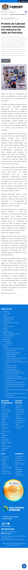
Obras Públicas (5, 439)
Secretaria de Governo (11, 369)
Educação (4, 405)
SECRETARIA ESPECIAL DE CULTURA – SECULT (15, 387)
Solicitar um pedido (6, 473)
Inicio (3, 429)
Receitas (4, 444)
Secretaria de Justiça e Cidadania (13, 376)
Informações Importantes (18, 472)
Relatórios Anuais (20, 475)
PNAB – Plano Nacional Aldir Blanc (11, 333)
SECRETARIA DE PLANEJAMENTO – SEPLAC (16, 378)
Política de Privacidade (8, 335)
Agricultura (18, 407)
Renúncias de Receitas (4, 449)
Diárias (3, 420)
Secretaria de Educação (11, 365)
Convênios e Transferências (4, 413)
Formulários (5, 465)
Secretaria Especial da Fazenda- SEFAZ (15, 382)
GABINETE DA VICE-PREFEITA (13, 352)
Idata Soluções (10, 545)
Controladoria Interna (8, 319)
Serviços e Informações (9, 12)
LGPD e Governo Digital (5, 432)
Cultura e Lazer (19, 413)
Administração (19, 405)
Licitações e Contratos (4, 436)
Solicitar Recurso (6, 471)
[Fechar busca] (25, 12)
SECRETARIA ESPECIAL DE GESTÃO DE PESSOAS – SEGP (15, 394)
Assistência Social (20, 409)
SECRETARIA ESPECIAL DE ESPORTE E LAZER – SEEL (16, 390)
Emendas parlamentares (4, 423)
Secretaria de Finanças (11, 367)
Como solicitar (5, 456)
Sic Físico (4, 469)
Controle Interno (20, 411)
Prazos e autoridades (7, 467)
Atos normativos (6, 409)
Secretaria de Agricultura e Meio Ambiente (16, 358)
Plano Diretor (9, 343)
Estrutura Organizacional (4, 427)
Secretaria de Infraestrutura (12, 375)
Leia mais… (6, 60)
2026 (14, 543)
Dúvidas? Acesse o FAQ (20, 464)
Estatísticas (4, 463)
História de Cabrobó (8, 326)
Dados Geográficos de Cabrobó (11, 322)
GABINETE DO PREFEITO (12, 354)
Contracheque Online (8, 317)
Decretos (4, 462)
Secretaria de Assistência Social (13, 360)
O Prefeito (5, 330)
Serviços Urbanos (20, 426)
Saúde (3, 407)
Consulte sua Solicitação (4, 459)
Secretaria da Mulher (11, 356)
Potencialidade (6, 339)
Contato (5, 315)
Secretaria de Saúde (10, 380)
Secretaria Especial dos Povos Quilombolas (16, 397)
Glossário (5, 324)
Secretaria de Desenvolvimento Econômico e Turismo (16, 362)
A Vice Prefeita (6, 313)
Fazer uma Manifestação (18, 468)
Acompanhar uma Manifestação (20, 457)
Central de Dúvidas (6, 411)
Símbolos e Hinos (7, 345)
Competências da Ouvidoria (19, 461)
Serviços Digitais (7, 341)
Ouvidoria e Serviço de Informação (20, 421)
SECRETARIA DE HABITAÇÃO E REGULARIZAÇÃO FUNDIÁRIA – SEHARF (15, 372)
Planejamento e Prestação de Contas (6, 441)
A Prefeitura (6, 311)
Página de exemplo (8, 332)
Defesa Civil (18, 414)
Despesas (4, 418)
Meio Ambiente (19, 418)
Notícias (5, 328)
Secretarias (5, 347)
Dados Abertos (6, 320)
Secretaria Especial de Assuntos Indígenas (16, 384)
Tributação (18, 428)
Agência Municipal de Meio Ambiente (15, 348)
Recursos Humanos (6, 446)
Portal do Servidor (7, 337)
